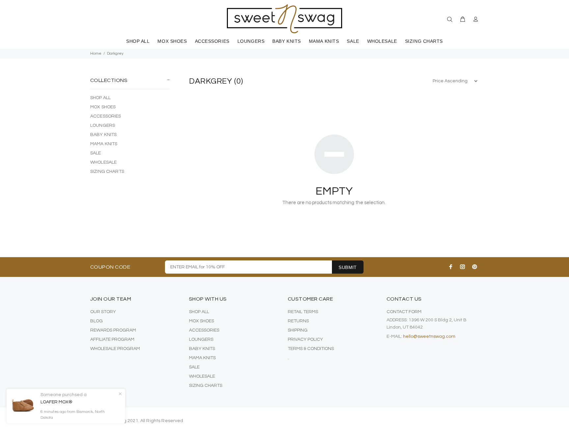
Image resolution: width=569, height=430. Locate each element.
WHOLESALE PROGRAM (115, 348)
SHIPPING (298, 330)
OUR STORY (103, 311)
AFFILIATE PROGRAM (112, 339)
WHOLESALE (103, 162)
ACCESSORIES (105, 116)
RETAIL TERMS (303, 311)
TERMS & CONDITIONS (311, 348)
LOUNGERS (102, 125)
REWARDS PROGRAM (113, 330)
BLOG (96, 321)
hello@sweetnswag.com (429, 336)
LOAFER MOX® (56, 402)
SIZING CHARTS (107, 171)
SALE (95, 153)
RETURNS (298, 321)
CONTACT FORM (404, 311)
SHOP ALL (100, 97)
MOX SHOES (103, 107)
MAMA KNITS (103, 144)
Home (95, 53)
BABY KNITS (103, 134)
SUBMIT (348, 267)
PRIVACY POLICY (305, 339)
